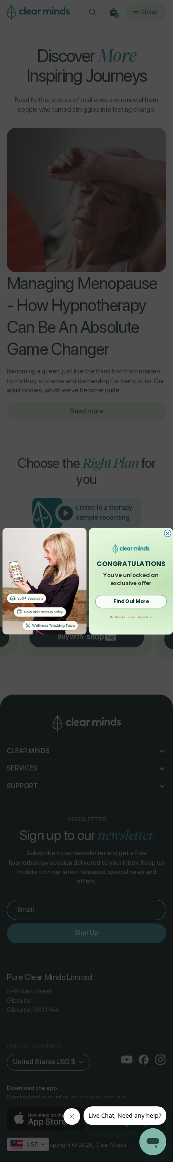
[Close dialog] (167, 533)
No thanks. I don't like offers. (131, 616)
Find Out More (131, 601)
